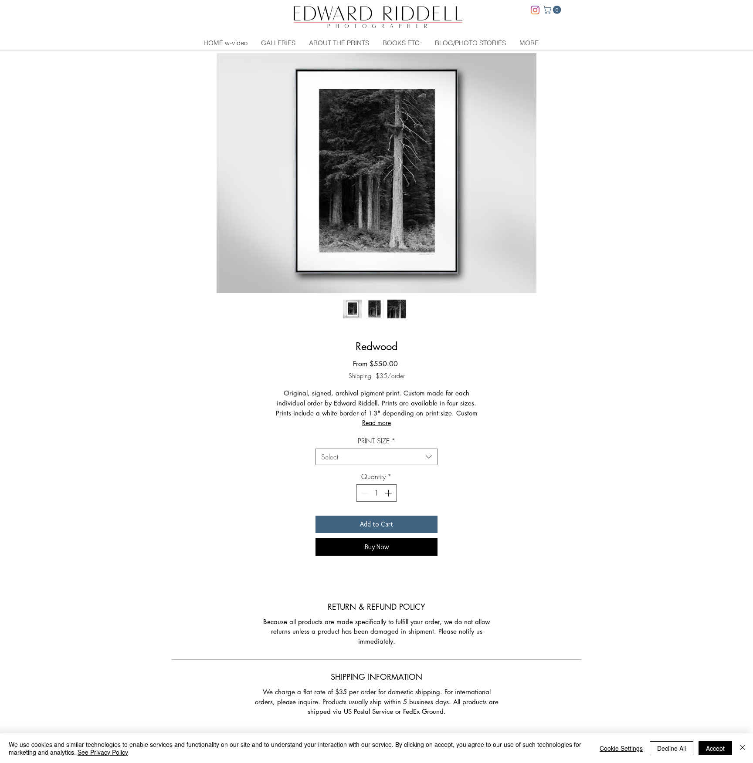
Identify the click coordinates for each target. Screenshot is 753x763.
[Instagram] (535, 10)
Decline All (671, 748)
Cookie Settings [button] (621, 748)
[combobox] (376, 457)
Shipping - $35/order (377, 375)
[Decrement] (364, 493)
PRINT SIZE (377, 440)
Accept (715, 748)
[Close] (742, 748)
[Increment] (389, 493)
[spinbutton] (376, 493)
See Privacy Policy (103, 752)
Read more (376, 423)
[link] (553, 10)
